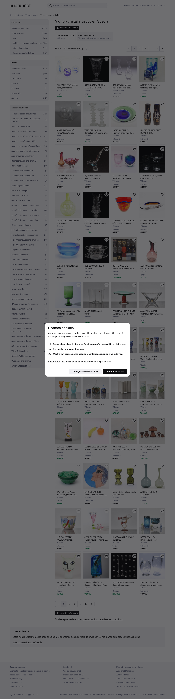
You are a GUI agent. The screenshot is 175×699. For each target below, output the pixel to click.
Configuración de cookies (85, 371)
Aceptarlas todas (115, 371)
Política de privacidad (100, 361)
